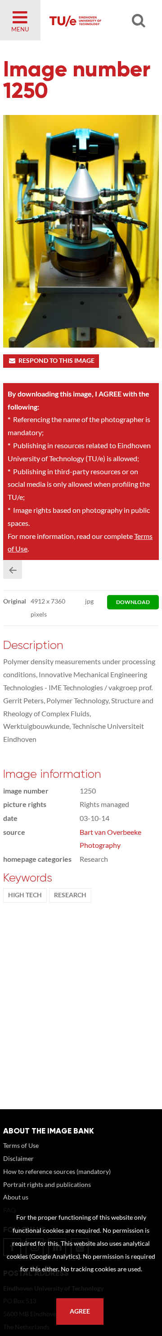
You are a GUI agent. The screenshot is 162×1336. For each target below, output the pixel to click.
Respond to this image (56, 360)
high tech (25, 895)
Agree (80, 1311)
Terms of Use (21, 1145)
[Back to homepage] (97, 20)
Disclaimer (18, 1158)
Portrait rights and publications (47, 1184)
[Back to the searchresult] (12, 569)
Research (70, 895)
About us (15, 1197)
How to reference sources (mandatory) (57, 1171)
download (133, 602)
